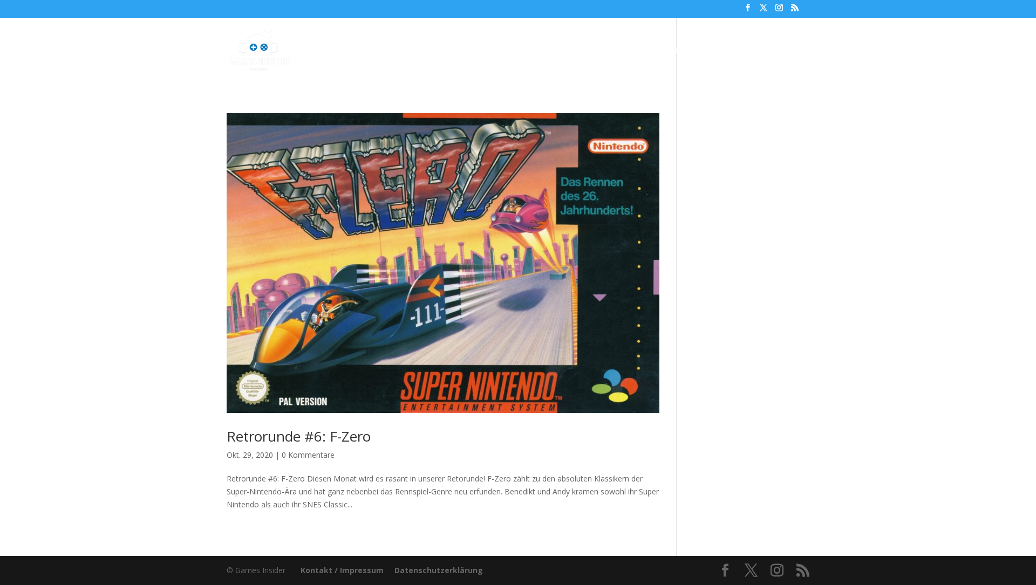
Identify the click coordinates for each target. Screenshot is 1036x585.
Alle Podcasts (440, 51)
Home (385, 51)
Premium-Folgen (527, 51)
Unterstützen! (668, 51)
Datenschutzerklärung (438, 570)
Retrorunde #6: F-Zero (299, 436)
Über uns (605, 51)
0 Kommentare (308, 455)
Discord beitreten (750, 51)
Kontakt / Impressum (342, 570)
